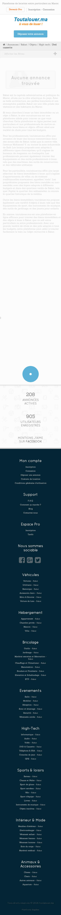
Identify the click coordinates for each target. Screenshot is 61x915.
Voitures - (30, 581)
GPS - (30, 759)
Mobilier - (30, 701)
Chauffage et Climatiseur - (30, 663)
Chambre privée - (30, 623)
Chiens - (30, 872)
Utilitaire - (30, 585)
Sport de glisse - (30, 784)
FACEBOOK (34, 441)
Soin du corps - (31, 846)
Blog (30, 508)
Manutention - (30, 667)
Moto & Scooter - (30, 597)
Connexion (49, 9)
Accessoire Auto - (31, 593)
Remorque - (30, 589)
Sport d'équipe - (30, 796)
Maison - (30, 627)
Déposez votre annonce (31, 33)
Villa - (30, 631)
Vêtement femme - (30, 838)
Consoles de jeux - (30, 754)
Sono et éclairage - (30, 709)
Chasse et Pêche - (30, 780)
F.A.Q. (30, 500)
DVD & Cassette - (30, 746)
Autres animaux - (30, 880)
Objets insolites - (30, 808)
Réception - (30, 705)
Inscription (34, 9)
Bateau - (30, 776)
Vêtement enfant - (31, 834)
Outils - (30, 648)
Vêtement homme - (30, 842)
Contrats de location (30, 479)
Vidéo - (30, 742)
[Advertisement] (30, 270)
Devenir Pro (15, 9)
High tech (44, 44)
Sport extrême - (30, 788)
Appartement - (30, 618)
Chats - (30, 876)
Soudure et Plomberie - (30, 671)
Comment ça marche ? (30, 504)
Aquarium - (30, 884)
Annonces (13, 44)
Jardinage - (31, 652)
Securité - (30, 713)
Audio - (30, 738)
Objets (33, 44)
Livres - (30, 800)
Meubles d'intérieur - (30, 826)
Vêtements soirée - (30, 717)
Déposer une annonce (30, 475)
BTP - (30, 679)
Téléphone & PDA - (30, 750)
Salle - (30, 696)
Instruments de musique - (30, 804)
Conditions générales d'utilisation (30, 483)
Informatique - (30, 734)
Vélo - (30, 792)
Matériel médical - (30, 850)
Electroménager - (30, 830)
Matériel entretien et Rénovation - (30, 657)
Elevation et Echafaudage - (30, 675)
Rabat (24, 44)
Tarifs (30, 534)
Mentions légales (30, 909)
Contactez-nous (30, 513)
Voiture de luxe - (30, 601)
